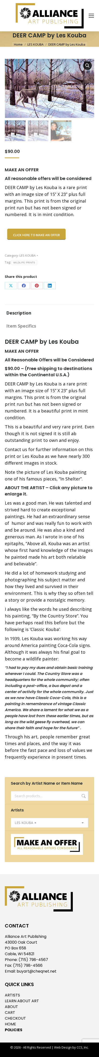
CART (10, 1012)
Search (83, 796)
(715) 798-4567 (33, 959)
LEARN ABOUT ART (22, 1001)
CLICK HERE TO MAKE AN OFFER (36, 235)
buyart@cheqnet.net (36, 971)
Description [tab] (18, 313)
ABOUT (11, 1006)
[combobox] (49, 823)
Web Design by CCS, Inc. (71, 1047)
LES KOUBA (27, 255)
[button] (87, 65)
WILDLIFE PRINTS (24, 262)
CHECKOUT (15, 1018)
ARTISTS (12, 995)
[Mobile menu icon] (91, 16)
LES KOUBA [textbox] (25, 822)
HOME (10, 1024)
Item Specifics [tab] (21, 326)
